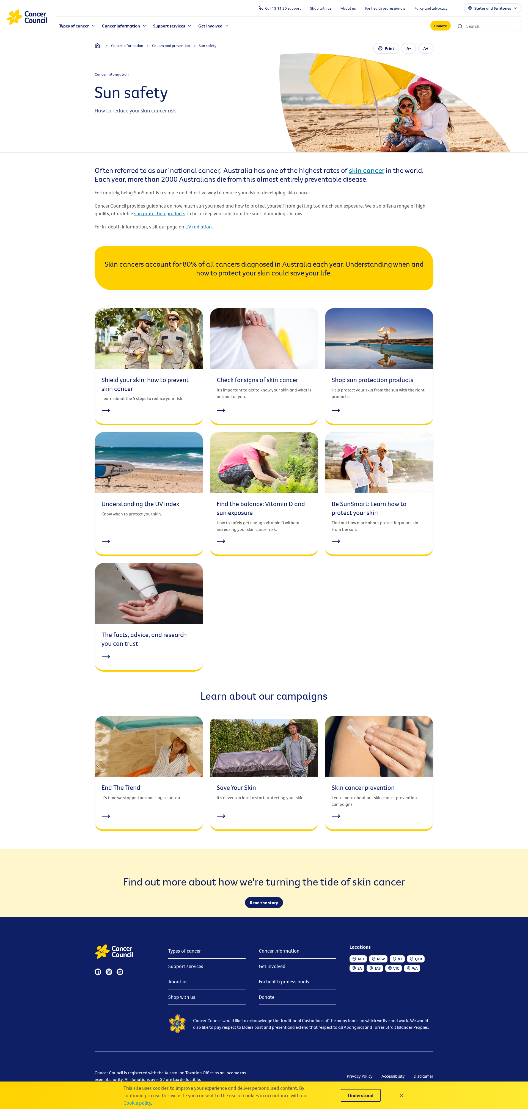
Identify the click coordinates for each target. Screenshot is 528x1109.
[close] (401, 1095)
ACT (361, 958)
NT (400, 958)
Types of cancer (184, 951)
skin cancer (366, 170)
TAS (378, 968)
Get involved (272, 966)
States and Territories (492, 8)
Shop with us (181, 997)
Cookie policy (137, 1103)
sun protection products (159, 213)
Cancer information (279, 951)
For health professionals (284, 981)
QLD (418, 958)
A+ (425, 48)
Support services (185, 966)
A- (408, 48)
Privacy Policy (360, 1076)
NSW (381, 958)
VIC (396, 968)
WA (415, 968)
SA (360, 968)
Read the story (264, 902)
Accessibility (393, 1076)
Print (389, 48)
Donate (440, 25)
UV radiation (198, 227)
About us (178, 981)
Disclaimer (423, 1076)
